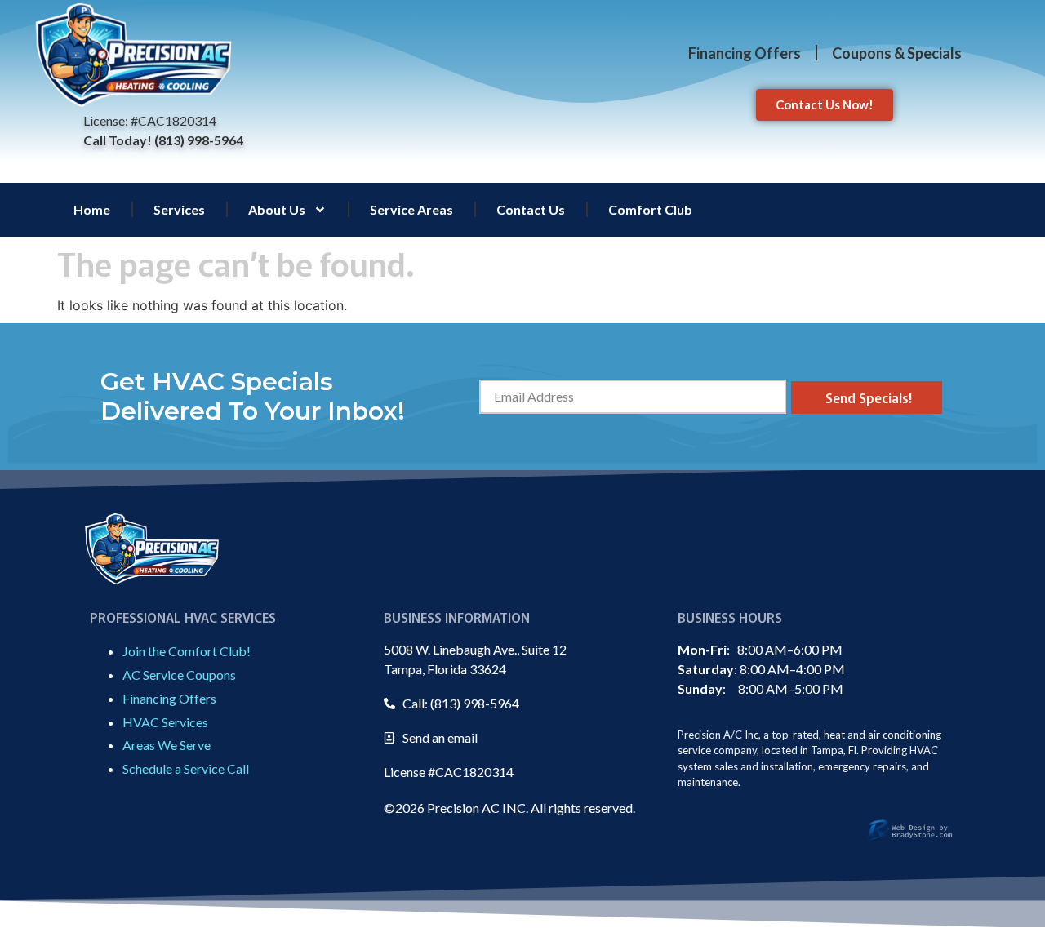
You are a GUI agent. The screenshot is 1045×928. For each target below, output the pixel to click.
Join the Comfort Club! (186, 651)
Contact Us (530, 209)
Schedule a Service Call (185, 768)
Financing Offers (744, 53)
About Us (276, 209)
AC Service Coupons (179, 674)
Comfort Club (650, 209)
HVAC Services (165, 722)
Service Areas (411, 209)
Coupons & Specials (897, 53)
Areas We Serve (166, 745)
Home (91, 209)
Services (179, 209)
